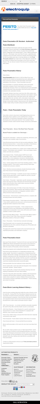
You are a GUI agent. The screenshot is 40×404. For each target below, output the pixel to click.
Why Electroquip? (18, 371)
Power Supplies (5, 374)
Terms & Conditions (31, 372)
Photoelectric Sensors (19, 359)
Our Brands (29, 374)
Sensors (16, 354)
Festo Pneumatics (7, 77)
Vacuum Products (5, 360)
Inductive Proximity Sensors (21, 357)
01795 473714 (22, 402)
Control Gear (4, 365)
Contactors (4, 368)
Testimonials (17, 372)
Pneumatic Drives (5, 362)
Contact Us (17, 374)
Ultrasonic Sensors (18, 360)
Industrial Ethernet (6, 373)
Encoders (16, 364)
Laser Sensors (17, 362)
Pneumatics (4, 354)
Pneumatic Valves (5, 357)
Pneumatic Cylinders (6, 359)
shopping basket (23, 4)
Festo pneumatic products (30, 341)
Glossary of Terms (30, 369)
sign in (12, 4)
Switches (3, 371)
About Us (16, 369)
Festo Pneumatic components (29, 49)
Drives (3, 370)
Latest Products (18, 375)
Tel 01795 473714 (30, 376)
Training (3, 364)
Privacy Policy (29, 371)
